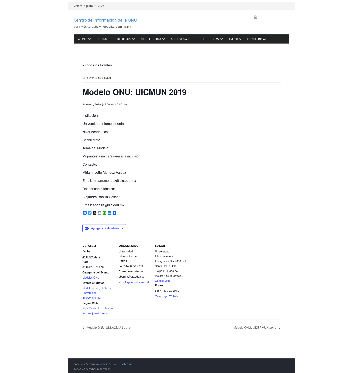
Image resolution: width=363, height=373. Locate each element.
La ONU (82, 39)
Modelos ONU (151, 39)
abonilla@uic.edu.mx (108, 204)
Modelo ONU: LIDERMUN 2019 (255, 327)
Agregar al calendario (105, 228)
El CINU (102, 39)
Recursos (124, 39)
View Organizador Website (134, 282)
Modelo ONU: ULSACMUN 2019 (108, 327)
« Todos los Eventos (97, 65)
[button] (89, 39)
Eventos (235, 39)
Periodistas (210, 39)
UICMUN (106, 288)
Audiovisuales (181, 39)
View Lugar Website (167, 296)
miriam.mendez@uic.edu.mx (114, 180)
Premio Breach (257, 39)
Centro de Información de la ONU (105, 20)
